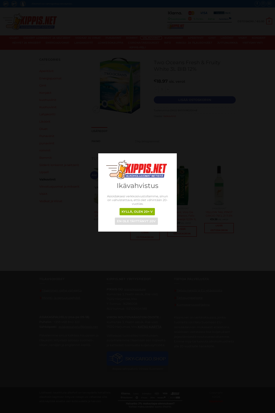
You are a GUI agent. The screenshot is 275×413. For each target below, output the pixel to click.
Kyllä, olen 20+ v (137, 211)
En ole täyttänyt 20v (136, 221)
